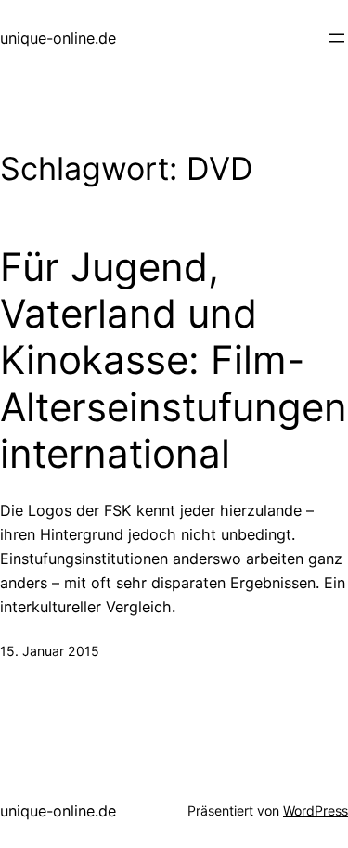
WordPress (315, 810)
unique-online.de (58, 38)
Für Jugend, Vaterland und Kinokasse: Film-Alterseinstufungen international (173, 361)
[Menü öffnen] (337, 38)
